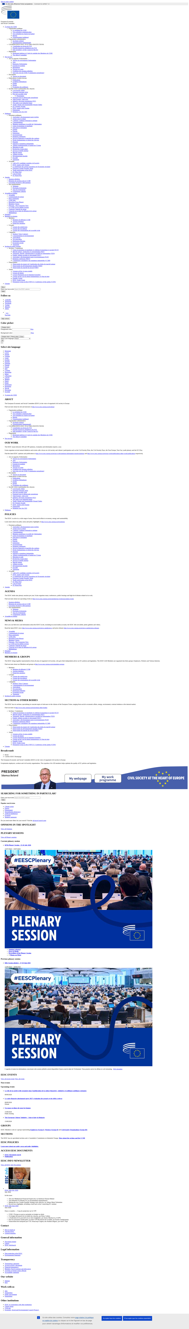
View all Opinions (6, 829)
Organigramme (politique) (21, 37)
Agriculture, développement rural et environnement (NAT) (31, 257)
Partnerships (8, 1296)
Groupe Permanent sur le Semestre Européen (26, 275)
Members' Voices (14, 204)
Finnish (7, 365)
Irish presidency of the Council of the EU (25, 50)
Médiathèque (13, 213)
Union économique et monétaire (22, 126)
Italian (7, 374)
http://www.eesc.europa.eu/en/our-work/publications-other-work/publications (111, 453)
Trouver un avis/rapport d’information (24, 60)
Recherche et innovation (20, 149)
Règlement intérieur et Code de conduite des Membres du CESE (33, 53)
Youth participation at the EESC (22, 170)
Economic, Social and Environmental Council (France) (22, 1310)
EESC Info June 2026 (11, 1206)
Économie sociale (18, 243)
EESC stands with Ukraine (21, 108)
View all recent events (7, 1079)
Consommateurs (18, 122)
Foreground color (6, 329)
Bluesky (7, 307)
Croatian (7, 370)
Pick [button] (32, 329)
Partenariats (16, 110)
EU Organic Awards (19, 106)
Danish (7, 354)
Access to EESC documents (13, 1265)
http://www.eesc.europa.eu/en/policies (53, 522)
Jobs (6, 1291)
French (7, 367)
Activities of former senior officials (15, 1271)
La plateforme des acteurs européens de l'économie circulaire (31, 167)
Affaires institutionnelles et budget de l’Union (27, 145)
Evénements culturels (19, 191)
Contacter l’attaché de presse (17, 209)
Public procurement (11, 1294)
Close (21, 336)
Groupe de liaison (18, 273)
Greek (7, 358)
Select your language (7, 338)
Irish (6, 369)
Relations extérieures (19, 136)
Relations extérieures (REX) (21, 259)
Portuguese (8, 384)
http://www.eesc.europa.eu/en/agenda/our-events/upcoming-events (53, 599)
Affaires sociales (18, 154)
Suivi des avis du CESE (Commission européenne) (28, 73)
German (7, 356)
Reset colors (15, 336)
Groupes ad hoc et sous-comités (22, 271)
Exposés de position (19, 66)
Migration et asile (18, 147)
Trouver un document (19, 76)
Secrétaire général (18, 41)
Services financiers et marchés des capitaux (26, 138)
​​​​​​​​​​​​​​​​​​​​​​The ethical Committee (20, 55)
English (7, 360)
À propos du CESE (11, 27)
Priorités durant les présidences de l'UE (25, 48)
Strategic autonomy (11, 817)
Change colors (6, 327)
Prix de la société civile (20, 94)
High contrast (5, 318)
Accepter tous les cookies (112, 1318)
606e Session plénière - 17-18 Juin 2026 (18, 963)
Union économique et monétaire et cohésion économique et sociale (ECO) (36, 250)
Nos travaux (8, 57)
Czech (7, 353)
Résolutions (16, 67)
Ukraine (7, 283)
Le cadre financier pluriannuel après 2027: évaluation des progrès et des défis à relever (33, 1098)
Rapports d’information (20, 64)
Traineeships (9, 1293)
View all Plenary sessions (9, 837)
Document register (10, 1241)
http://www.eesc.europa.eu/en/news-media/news (37, 628)
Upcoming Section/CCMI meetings (20, 182)
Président (7, 214)
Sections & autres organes (13, 246)
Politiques (8, 113)
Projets (15, 85)
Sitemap (7, 1281)
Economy (8, 815)
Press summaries (14, 198)
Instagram (8, 301)
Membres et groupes (11, 216)
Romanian (8, 386)
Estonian (7, 363)
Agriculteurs (16, 237)
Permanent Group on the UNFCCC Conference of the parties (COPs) (34, 282)
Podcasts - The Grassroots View (19, 205)
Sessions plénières (14, 179)
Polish (7, 383)
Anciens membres (18, 221)
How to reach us (10, 1230)
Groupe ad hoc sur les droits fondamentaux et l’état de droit (31, 276)
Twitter (7, 305)
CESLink (8, 1308)
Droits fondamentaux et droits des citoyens (26, 140)
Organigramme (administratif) (22, 42)
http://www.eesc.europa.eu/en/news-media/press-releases (81, 628)
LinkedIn (8, 300)
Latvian (7, 377)
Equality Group (17, 278)
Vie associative (17, 239)
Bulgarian (8, 351)
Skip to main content (7, 1)
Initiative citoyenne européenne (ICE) (24, 101)
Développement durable (20, 156)
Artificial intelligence (11, 813)
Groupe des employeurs (20, 227)
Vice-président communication (22, 32)
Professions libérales (19, 241)
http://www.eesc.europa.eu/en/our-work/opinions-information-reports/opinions (60, 453)
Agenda (7, 177)
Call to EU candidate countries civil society (26, 163)
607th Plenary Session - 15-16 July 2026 (18, 845)
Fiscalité (15, 158)
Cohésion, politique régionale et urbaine (25, 120)
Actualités (12, 195)
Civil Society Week (19, 90)
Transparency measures (12, 1263)
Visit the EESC (9, 1231)
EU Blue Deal (17, 172)
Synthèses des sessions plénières (23, 71)
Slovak (7, 388)
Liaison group (9, 1306)
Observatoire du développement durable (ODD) (27, 266)
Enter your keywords (7, 289)
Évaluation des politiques (20, 87)
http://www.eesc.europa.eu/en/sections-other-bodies (31, 707)
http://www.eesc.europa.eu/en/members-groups (49, 664)
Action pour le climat (19, 119)
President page (78, 779)
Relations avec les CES (20, 112)
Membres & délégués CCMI (21, 220)
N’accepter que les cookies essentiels (137, 1318)
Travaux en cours (18, 69)
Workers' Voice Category (20, 234)
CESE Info (12, 200)
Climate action (9, 806)
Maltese (7, 379)
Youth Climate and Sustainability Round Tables (27, 105)
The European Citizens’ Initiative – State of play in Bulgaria (25, 1117)
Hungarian (8, 372)
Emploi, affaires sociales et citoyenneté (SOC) (27, 255)
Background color (6, 333)
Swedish (7, 392)
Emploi (15, 129)
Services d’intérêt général (20, 151)
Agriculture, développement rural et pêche (26, 117)
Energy (7, 808)
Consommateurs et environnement (23, 236)
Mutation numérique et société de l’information (27, 124)
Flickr (7, 308)
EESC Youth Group (19, 280)
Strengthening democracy (13, 812)
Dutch (7, 381)
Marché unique (17, 152)
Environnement (17, 135)
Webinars (15, 186)
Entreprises (16, 133)
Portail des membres (19, 223)
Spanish (7, 361)
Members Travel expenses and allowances (18, 1269)
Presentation (20, 96)
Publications (16, 80)
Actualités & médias (11, 193)
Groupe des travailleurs (20, 229)
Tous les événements (19, 190)
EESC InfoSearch (10, 1245)
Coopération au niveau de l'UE (22, 46)
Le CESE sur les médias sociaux (19, 207)
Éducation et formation (20, 128)
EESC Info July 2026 (11, 1190)
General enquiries (10, 1233)
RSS (6, 1282)
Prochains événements (19, 188)
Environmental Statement (12, 1255)
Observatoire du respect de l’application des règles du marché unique (34, 264)
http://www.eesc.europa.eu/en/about (43, 407)
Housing (15, 142)
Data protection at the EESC (13, 1253)
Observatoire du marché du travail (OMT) (26, 267)
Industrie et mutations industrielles (23, 143)
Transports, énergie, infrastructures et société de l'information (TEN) (34, 253)
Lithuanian (8, 376)
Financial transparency (12, 1267)
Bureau (15, 35)
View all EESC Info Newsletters (11, 1165)
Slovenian (8, 390)
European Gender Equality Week (23, 168)
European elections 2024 (20, 92)
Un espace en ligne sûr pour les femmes (18, 1108)
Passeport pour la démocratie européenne (25, 97)
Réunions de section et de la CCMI (19, 181)
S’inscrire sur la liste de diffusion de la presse (23, 211)
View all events (19, 1079)
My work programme (108, 779)
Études (15, 83)
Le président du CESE (20, 30)
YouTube (7, 315)
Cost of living (17, 174)
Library (7, 1243)
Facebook (8, 303)
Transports (16, 159)
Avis (14, 62)
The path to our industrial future (22, 103)
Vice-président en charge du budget (24, 34)
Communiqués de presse (16, 197)
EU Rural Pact (17, 175)
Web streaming (117, 1069)
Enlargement (9, 810)
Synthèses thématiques (20, 81)
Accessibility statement (12, 1272)
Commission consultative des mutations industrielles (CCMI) (31, 260)
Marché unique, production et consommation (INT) (28, 252)
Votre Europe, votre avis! (20, 99)
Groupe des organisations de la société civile (26, 230)
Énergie (15, 131)
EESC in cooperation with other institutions (18, 1304)
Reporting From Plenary (16, 202)
